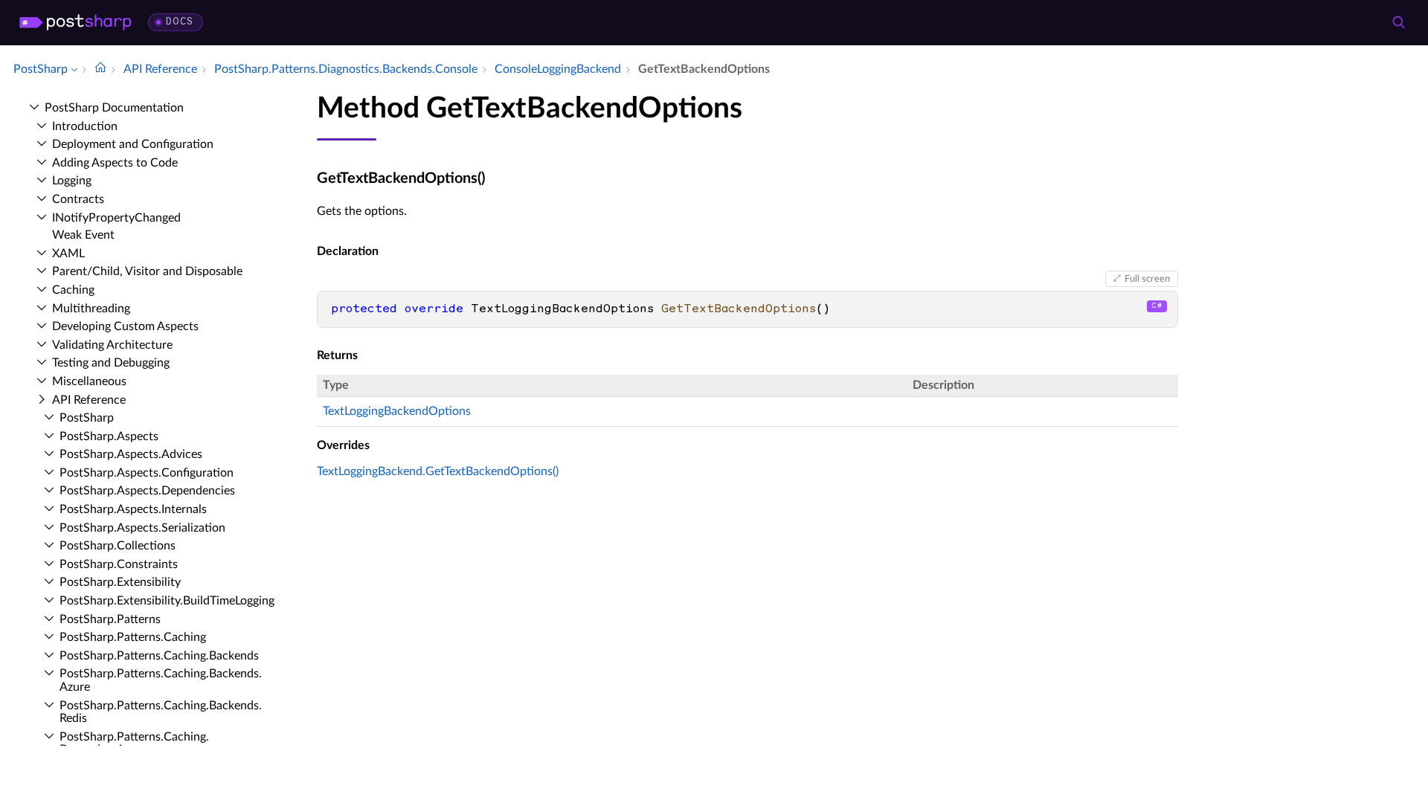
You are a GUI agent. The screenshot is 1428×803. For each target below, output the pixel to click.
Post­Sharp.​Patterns (110, 619)
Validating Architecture (112, 345)
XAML (68, 253)
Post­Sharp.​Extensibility (120, 582)
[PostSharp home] (75, 22)
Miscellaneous (89, 381)
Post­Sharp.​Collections (118, 546)
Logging (71, 181)
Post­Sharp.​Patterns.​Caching (133, 637)
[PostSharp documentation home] (100, 69)
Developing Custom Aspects (125, 326)
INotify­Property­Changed (116, 218)
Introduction (85, 126)
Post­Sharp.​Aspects (109, 436)
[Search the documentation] (1398, 22)
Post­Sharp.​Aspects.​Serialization (142, 528)
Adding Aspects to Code (115, 163)
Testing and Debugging (111, 363)
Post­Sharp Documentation (114, 108)
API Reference (89, 400)
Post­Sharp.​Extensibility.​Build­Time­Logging (167, 601)
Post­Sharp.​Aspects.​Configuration (147, 473)
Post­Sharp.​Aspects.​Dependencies (147, 491)
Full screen (1147, 278)
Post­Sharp (87, 418)
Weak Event (83, 235)
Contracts (78, 199)
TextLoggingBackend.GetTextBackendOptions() (438, 471)
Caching (73, 290)
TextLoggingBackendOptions (397, 411)
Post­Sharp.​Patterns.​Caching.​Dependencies (134, 743)
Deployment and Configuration (132, 144)
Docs (179, 22)
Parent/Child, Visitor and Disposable (147, 271)
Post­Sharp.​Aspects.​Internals (133, 509)
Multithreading (91, 309)
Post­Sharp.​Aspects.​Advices (131, 454)
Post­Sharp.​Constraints (119, 564)
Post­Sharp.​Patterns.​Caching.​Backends (159, 656)
